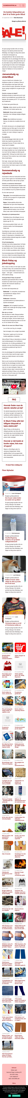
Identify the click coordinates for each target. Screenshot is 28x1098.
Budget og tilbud (16, 21)
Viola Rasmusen (18, 17)
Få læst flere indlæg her (14, 465)
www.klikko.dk (15, 1078)
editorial (23, 21)
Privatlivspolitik (16, 1095)
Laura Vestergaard (16, 493)
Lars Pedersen (16, 575)
